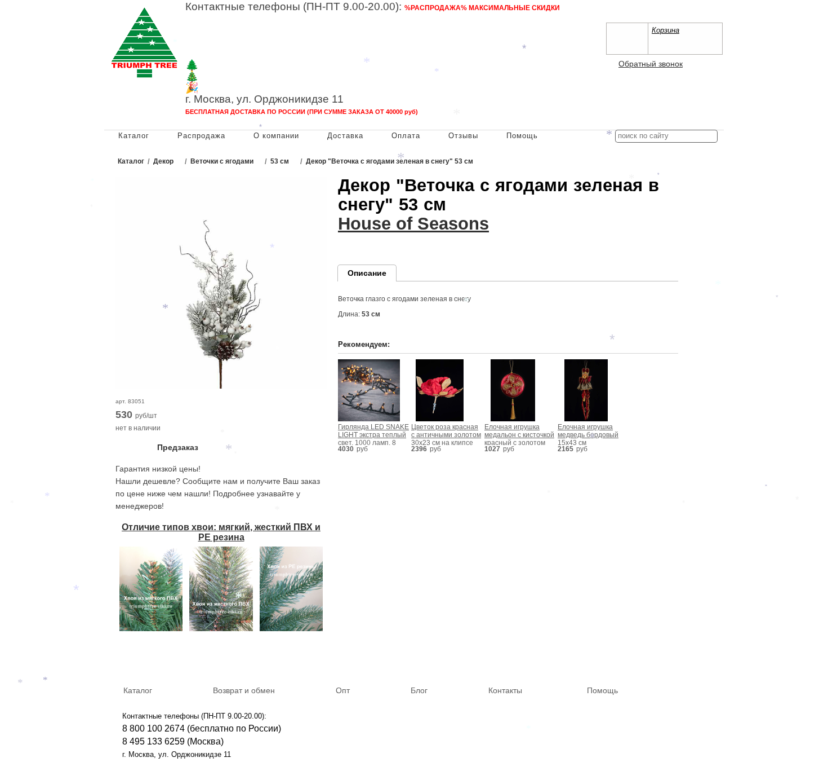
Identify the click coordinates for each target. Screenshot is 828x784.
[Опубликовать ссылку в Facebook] (679, 656)
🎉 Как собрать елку (236, 88)
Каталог (133, 135)
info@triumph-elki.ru (450, 43)
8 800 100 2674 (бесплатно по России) (201, 728)
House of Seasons (413, 224)
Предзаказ (177, 447)
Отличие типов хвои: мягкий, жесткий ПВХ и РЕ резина (221, 532)
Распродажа (201, 135)
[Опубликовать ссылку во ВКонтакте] (662, 657)
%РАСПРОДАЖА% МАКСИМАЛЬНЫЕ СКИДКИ (482, 8)
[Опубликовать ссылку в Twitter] (711, 656)
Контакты (505, 690)
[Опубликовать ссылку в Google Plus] (695, 656)
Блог (419, 690)
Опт (343, 690)
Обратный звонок (650, 63)
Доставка (345, 135)
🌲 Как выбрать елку (237, 65)
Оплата (405, 135)
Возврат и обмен (244, 690)
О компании (276, 135)
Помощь (522, 135)
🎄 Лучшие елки (225, 76)
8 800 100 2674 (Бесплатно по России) (265, 19)
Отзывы (463, 135)
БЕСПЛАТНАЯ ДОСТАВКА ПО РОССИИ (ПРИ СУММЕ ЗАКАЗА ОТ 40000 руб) (301, 111)
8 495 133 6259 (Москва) (236, 31)
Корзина (665, 30)
